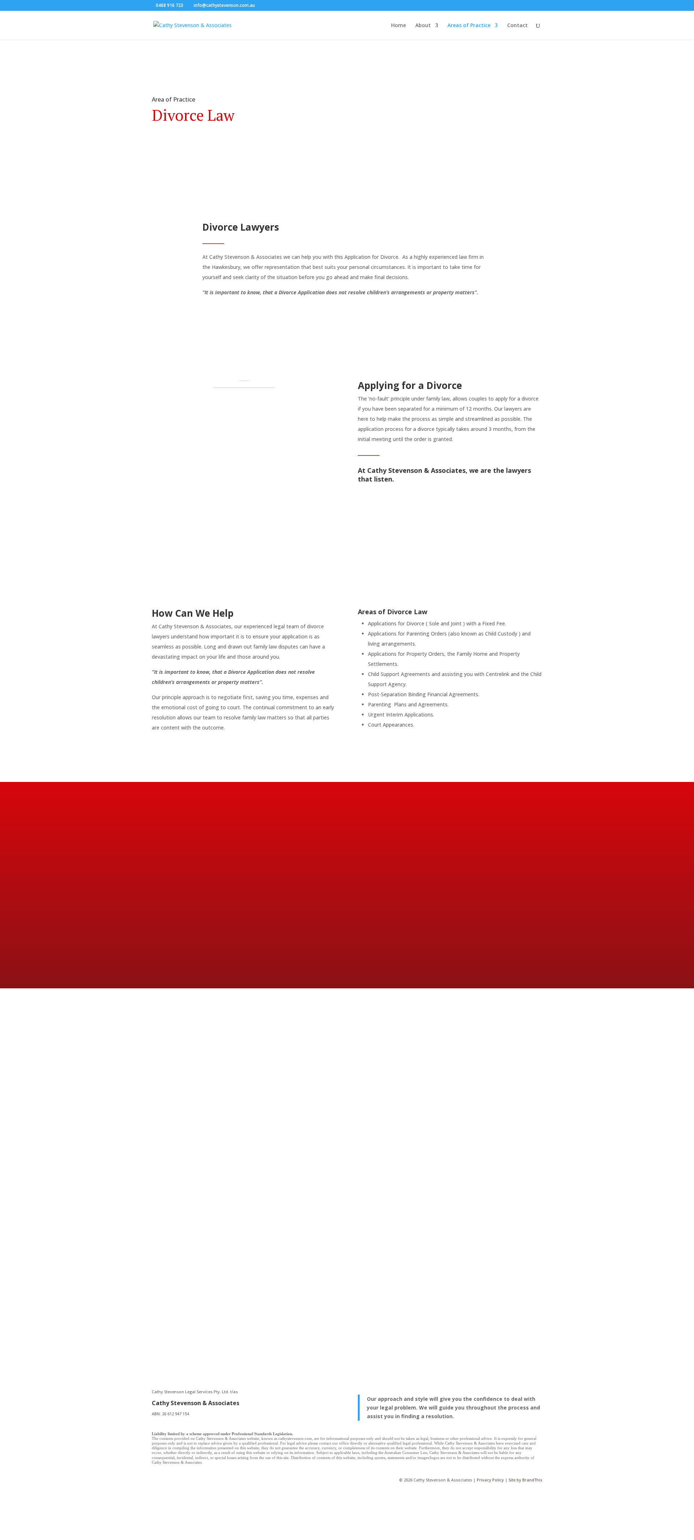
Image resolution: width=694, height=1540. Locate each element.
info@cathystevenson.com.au (193, 1274)
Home (398, 26)
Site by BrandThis (525, 1480)
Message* (392, 1129)
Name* (388, 1077)
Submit (400, 1143)
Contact (517, 26)
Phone (387, 1105)
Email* (387, 1091)
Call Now (194, 926)
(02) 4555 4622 (219, 1213)
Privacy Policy (490, 1480)
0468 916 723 (169, 5)
